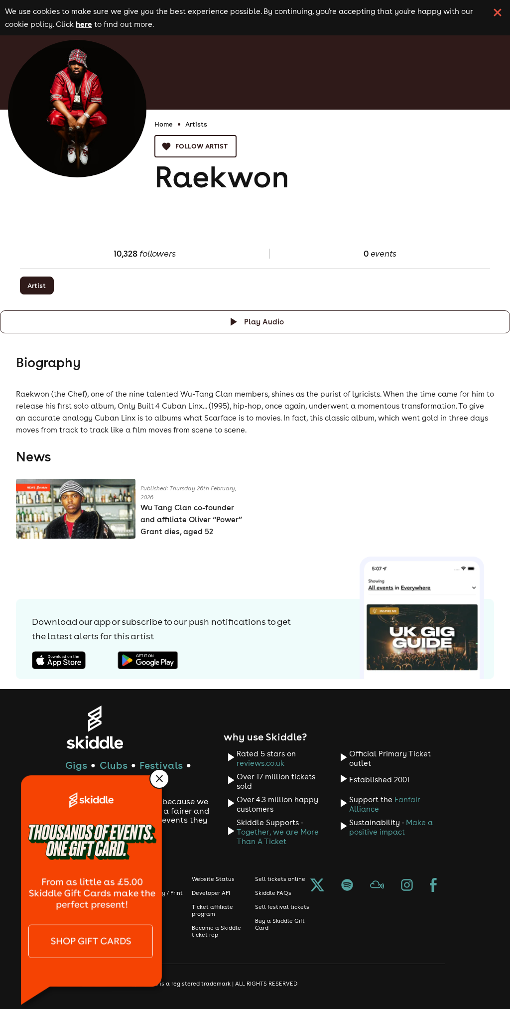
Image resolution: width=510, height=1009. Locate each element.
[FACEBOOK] (433, 886)
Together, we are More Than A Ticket (278, 836)
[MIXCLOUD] (377, 886)
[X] (317, 886)
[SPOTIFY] (347, 886)
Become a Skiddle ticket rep (216, 931)
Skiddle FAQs (273, 892)
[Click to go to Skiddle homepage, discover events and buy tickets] (94, 727)
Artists (196, 124)
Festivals (161, 765)
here (84, 24)
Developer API (211, 892)
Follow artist (201, 146)
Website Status (213, 878)
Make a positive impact (391, 827)
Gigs (76, 765)
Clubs (114, 765)
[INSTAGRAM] (407, 886)
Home (163, 124)
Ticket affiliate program (212, 910)
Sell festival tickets (282, 906)
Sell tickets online (280, 878)
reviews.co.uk (260, 763)
